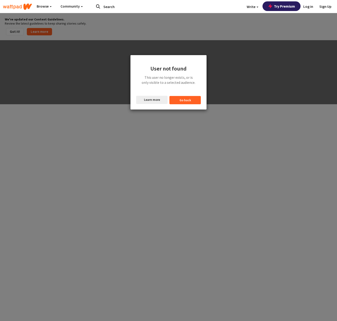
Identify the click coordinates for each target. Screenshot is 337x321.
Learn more (152, 100)
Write (251, 6)
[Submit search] (98, 6)
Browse (43, 6)
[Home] (17, 6)
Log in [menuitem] (308, 6)
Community (70, 6)
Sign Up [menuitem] (325, 6)
